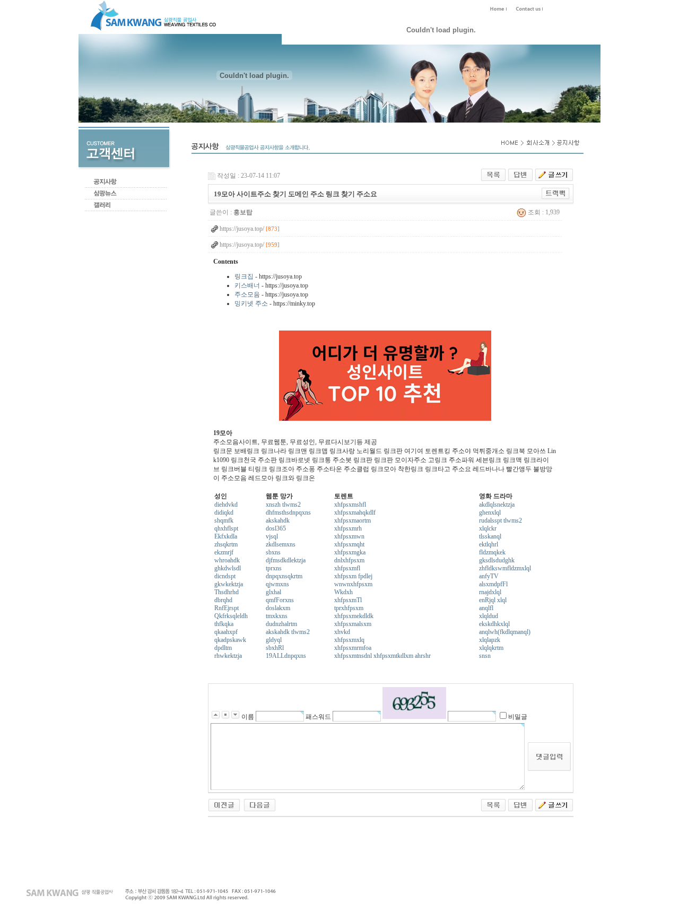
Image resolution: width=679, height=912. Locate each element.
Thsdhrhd (226, 592)
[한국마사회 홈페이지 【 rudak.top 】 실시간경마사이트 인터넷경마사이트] (224, 804)
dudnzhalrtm (281, 624)
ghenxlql (490, 512)
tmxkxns (277, 616)
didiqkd (223, 512)
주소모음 (247, 294)
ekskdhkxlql (494, 624)
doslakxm (278, 608)
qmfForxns (280, 600)
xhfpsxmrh (348, 528)
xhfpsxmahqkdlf (355, 512)
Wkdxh (343, 592)
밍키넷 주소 (251, 303)
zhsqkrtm (226, 544)
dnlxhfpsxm (349, 560)
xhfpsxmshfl (350, 504)
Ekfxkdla (225, 536)
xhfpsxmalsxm (352, 624)
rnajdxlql (490, 592)
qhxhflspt (226, 528)
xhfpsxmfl (347, 568)
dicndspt (225, 576)
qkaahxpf (226, 632)
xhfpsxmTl (348, 600)
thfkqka (223, 624)
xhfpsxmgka (349, 552)
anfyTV (489, 576)
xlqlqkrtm (491, 648)
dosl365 (276, 528)
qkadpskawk (230, 640)
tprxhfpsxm (348, 608)
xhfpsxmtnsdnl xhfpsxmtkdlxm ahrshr (382, 655)
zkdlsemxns (280, 544)
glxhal (273, 592)
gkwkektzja (228, 584)
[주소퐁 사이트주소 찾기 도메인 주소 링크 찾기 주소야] (259, 804)
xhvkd (342, 632)
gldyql (274, 640)
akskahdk (278, 520)
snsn (485, 655)
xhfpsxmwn (349, 536)
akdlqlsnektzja (497, 504)
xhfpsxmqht (349, 544)
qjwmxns (277, 584)
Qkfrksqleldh (231, 616)
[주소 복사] (556, 193)
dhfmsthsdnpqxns (288, 512)
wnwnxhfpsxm (353, 584)
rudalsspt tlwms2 (500, 520)
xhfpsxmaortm (352, 520)
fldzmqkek (492, 552)
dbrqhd (223, 600)
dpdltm (223, 648)
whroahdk (227, 560)
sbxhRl (275, 648)
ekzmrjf (223, 552)
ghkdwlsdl (227, 568)
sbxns (273, 552)
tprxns (274, 568)
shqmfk (223, 520)
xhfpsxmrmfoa (352, 648)
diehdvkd (226, 504)
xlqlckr (488, 528)
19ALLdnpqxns (286, 655)
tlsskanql (490, 536)
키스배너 (247, 285)
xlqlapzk (489, 640)
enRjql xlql (493, 600)
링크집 (244, 276)
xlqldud (488, 616)
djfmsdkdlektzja (286, 560)
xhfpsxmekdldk (353, 616)
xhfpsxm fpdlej (353, 576)
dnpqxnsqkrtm (284, 576)
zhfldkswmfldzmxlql (505, 568)
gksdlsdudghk (497, 560)
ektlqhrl (488, 544)
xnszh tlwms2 (283, 504)
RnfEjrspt (226, 608)
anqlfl (486, 608)
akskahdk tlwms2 (288, 632)
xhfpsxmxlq (349, 640)
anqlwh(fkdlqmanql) (504, 632)
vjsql (272, 536)
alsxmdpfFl (493, 584)
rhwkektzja (228, 655)
